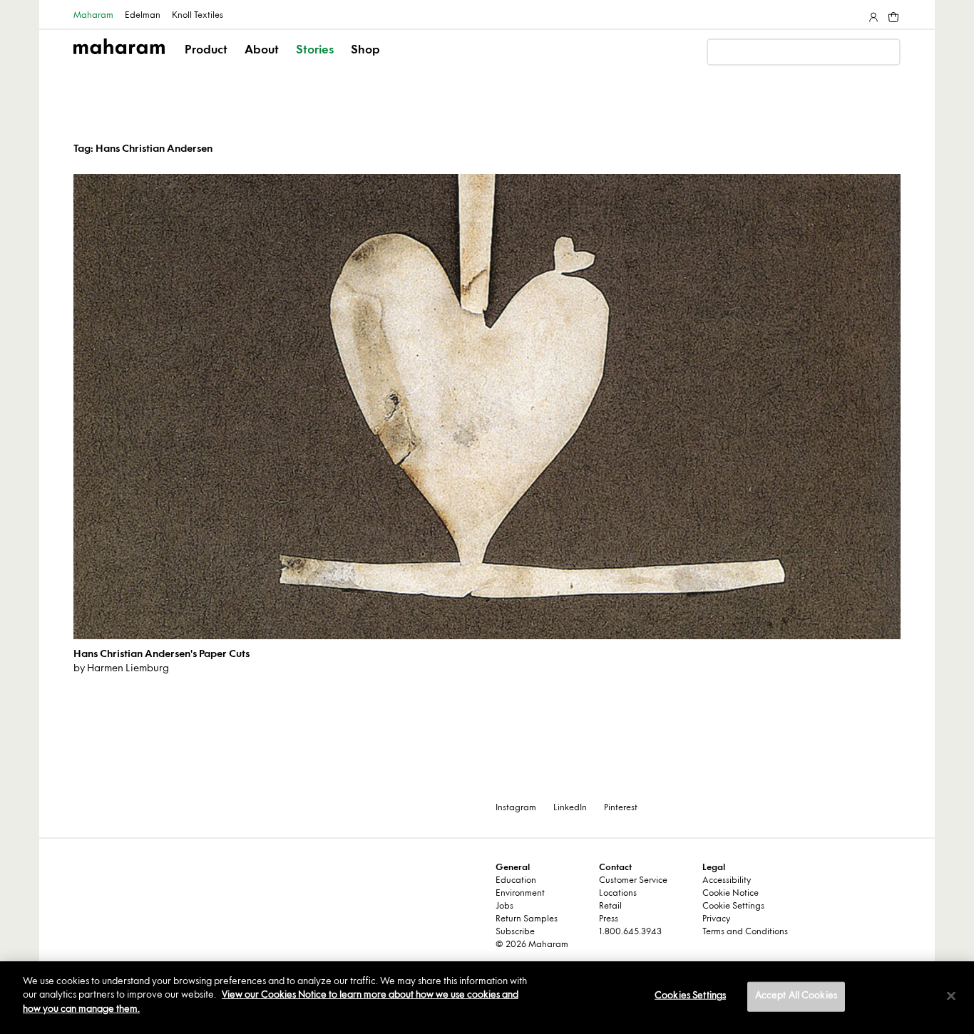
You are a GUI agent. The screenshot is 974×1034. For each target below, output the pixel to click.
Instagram (516, 808)
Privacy (716, 919)
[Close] (951, 996)
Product (206, 50)
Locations (618, 894)
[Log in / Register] (872, 14)
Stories (315, 50)
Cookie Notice (730, 894)
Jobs (504, 906)
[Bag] (892, 14)
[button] (207, 63)
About (262, 50)
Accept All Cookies (796, 996)
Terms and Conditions (745, 932)
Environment (520, 894)
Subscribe (515, 932)
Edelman (142, 16)
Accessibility (726, 881)
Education (516, 881)
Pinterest (620, 808)
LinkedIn (570, 808)
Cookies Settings (690, 996)
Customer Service (633, 881)
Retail (610, 906)
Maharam (93, 16)
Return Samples (527, 919)
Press (608, 919)
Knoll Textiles (197, 16)
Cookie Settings (733, 906)
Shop (365, 50)
